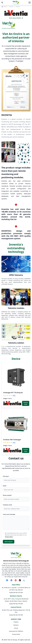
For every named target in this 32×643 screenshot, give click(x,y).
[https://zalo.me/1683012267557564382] (24, 580)
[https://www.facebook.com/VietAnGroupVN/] (7, 580)
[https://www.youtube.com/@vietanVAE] (16, 580)
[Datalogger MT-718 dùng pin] (16, 377)
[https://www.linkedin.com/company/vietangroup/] (11, 580)
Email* (4, 486)
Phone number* (7, 495)
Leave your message (9, 514)
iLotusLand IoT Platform (16, 631)
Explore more (25, 403)
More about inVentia (15, 18)
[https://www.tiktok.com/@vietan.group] (20, 580)
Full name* (6, 476)
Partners (11, 6)
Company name (7, 505)
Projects (16, 622)
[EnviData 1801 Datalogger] (16, 424)
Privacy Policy (9, 537)
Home (5, 6)
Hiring (16, 628)
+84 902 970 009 (18, 592)
